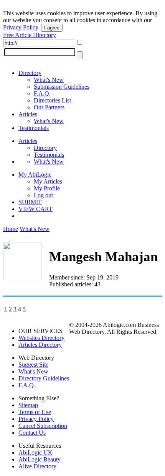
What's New (49, 79)
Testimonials (33, 128)
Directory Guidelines (43, 378)
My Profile (47, 188)
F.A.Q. (42, 93)
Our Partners (49, 107)
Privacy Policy (20, 27)
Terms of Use (34, 412)
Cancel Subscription (42, 425)
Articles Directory (40, 344)
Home (10, 229)
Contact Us (32, 432)
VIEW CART (35, 209)
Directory (29, 73)
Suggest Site (33, 364)
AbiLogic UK (35, 452)
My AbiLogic (34, 174)
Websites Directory (41, 338)
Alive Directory (37, 466)
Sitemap (28, 405)
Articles (27, 114)
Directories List (52, 100)
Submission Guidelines (61, 86)
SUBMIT (30, 202)
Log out (43, 195)
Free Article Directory (29, 35)
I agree (51, 28)
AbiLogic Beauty (39, 459)
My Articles (48, 181)
